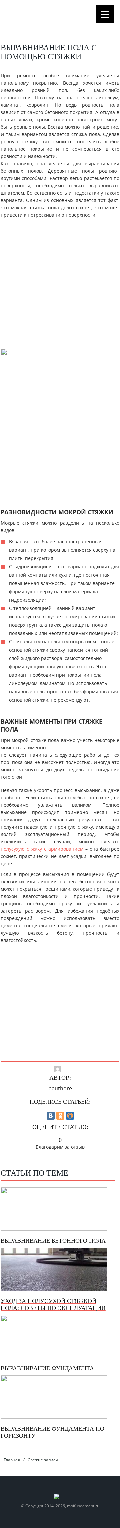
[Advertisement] (60, 285)
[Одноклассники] (60, 1116)
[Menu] (105, 14)
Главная (12, 1460)
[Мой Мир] (70, 1116)
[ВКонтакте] (51, 1116)
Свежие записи (43, 1460)
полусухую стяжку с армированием (42, 849)
